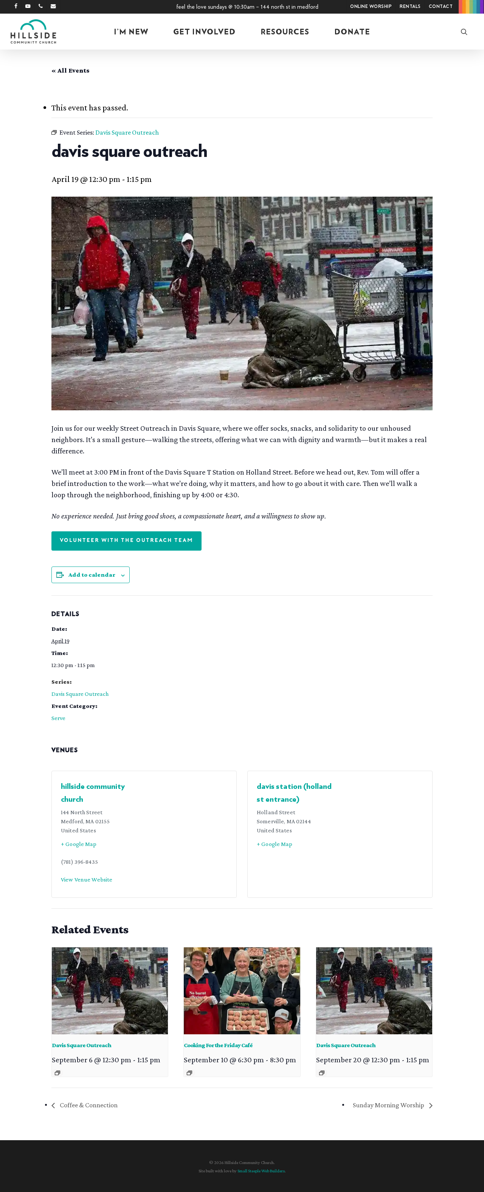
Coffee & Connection (88, 1105)
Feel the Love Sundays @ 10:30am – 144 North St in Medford (247, 7)
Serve (58, 718)
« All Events (70, 70)
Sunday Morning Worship (389, 1105)
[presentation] (110, 990)
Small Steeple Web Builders (261, 1170)
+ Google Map (79, 844)
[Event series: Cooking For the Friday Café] (189, 1073)
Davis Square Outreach (80, 694)
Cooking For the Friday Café (218, 1045)
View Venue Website (86, 879)
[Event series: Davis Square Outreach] (57, 1073)
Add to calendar (91, 574)
